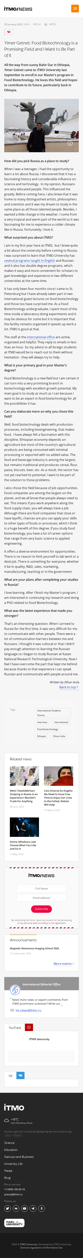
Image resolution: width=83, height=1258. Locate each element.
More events (63, 964)
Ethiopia (41, 736)
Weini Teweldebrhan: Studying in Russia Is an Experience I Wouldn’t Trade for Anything (24, 796)
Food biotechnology (47, 729)
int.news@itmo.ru (28, 1010)
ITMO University (39, 1039)
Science (9, 1143)
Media (8, 1171)
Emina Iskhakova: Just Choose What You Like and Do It (23, 845)
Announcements (23, 940)
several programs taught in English (29, 260)
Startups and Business (19, 1157)
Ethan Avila (59, 736)
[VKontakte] (9, 32)
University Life (13, 1164)
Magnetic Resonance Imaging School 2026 (34, 948)
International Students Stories (49, 713)
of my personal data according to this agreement (41, 923)
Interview (42, 722)
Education (11, 1150)
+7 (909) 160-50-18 (14, 1189)
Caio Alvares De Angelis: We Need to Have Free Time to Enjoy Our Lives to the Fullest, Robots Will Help (58, 797)
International (61, 722)
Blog (7, 1178)
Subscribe (41, 909)
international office (41, 337)
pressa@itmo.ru (13, 1194)
